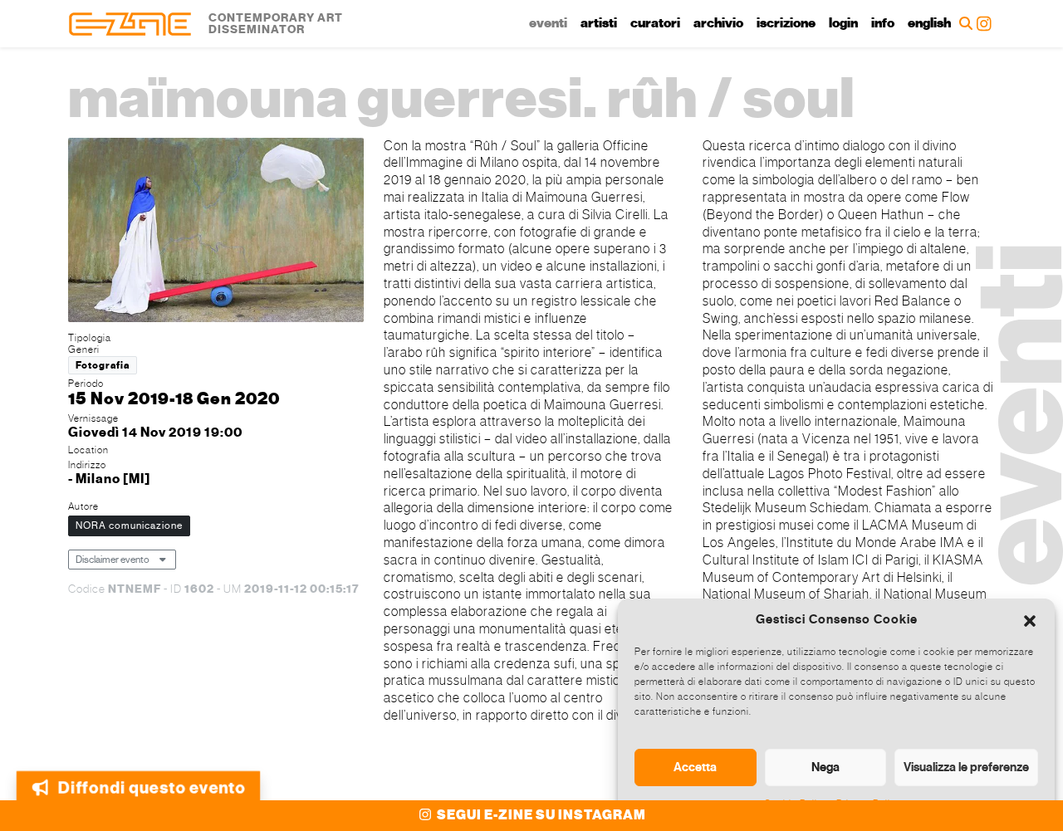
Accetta (695, 767)
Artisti (598, 23)
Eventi (548, 23)
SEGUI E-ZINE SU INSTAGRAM (540, 815)
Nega (825, 767)
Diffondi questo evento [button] (151, 779)
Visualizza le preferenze (966, 767)
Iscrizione (786, 23)
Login (843, 23)
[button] (1029, 619)
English (929, 23)
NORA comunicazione (129, 525)
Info (882, 23)
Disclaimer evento (112, 559)
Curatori (655, 23)
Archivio (718, 23)
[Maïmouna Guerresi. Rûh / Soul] (216, 232)
